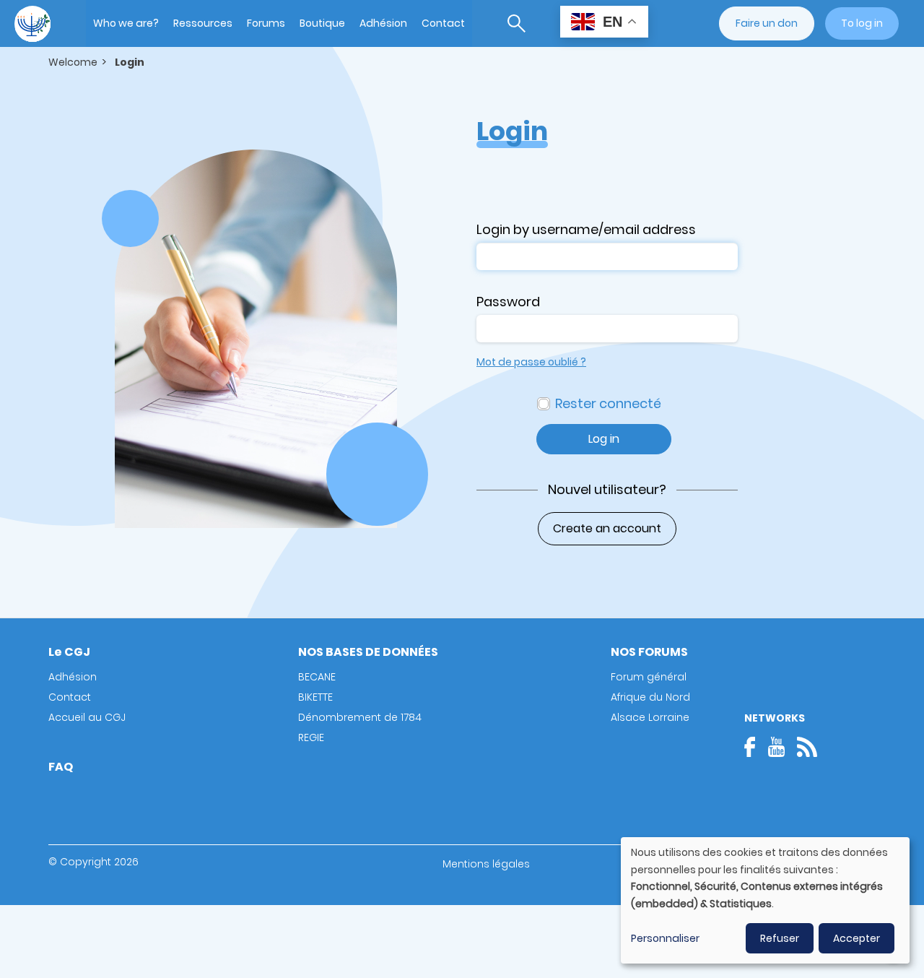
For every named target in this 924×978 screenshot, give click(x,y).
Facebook (754, 747)
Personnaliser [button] (665, 938)
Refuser (779, 938)
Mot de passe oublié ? (531, 362)
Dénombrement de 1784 (360, 717)
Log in (603, 438)
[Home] (32, 24)
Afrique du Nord (650, 697)
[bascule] (516, 23)
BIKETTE (315, 697)
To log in (862, 23)
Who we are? (126, 23)
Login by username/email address (586, 229)
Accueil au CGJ (87, 717)
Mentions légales (486, 864)
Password (508, 302)
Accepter (856, 938)
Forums (266, 23)
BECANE (317, 677)
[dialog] (765, 900)
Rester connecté (608, 403)
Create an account (607, 528)
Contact (443, 23)
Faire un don (767, 23)
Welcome (72, 62)
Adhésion (383, 23)
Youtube (776, 747)
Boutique (322, 23)
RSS (807, 747)
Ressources (202, 23)
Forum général (649, 677)
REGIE (311, 737)
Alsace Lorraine (650, 717)
